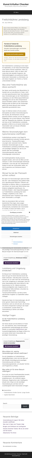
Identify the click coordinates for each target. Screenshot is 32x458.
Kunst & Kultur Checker (16, 4)
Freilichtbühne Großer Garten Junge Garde (17, 392)
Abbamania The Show (9, 433)
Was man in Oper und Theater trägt (13, 424)
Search (5, 403)
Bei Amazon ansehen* (12, 263)
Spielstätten (7, 390)
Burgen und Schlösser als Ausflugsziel (14, 426)
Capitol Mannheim (9, 395)
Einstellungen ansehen (16, 236)
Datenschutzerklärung (18, 241)
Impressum (15, 243)
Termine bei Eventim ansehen (14, 54)
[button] (30, 212)
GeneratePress (16, 455)
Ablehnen (16, 232)
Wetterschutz (20, 329)
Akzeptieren (16, 228)
